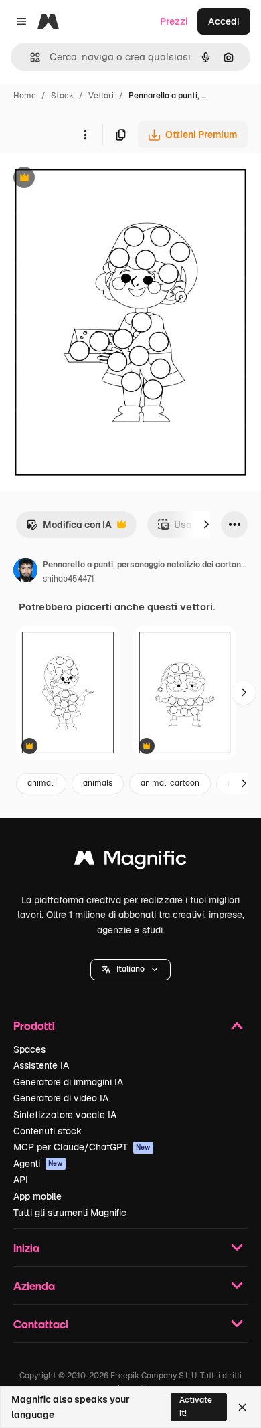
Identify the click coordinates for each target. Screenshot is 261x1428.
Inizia (26, 1248)
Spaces (29, 1049)
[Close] (242, 1407)
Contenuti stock (47, 1131)
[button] (130, 969)
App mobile (37, 1196)
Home (24, 95)
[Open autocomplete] (29, 57)
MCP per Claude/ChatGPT (82, 1147)
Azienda (34, 1286)
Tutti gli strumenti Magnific (69, 1213)
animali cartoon (170, 783)
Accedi (224, 21)
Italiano (130, 969)
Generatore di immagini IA (68, 1082)
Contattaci (40, 1324)
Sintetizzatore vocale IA (64, 1115)
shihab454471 (68, 578)
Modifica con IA (69, 528)
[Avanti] (206, 524)
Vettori (101, 95)
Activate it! (195, 1406)
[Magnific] (130, 861)
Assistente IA (41, 1065)
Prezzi (174, 21)
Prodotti (34, 1025)
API (20, 1180)
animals (97, 783)
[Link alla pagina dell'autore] (25, 572)
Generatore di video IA (60, 1098)
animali (41, 783)
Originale (88, 179)
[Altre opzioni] (85, 134)
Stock (62, 95)
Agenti (38, 1164)
